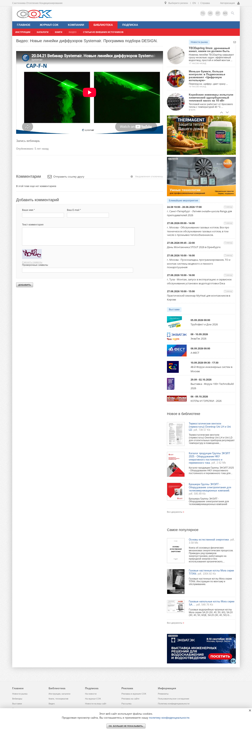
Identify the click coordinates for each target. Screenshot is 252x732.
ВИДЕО (73, 32)
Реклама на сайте (130, 699)
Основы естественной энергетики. (209, 539)
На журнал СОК (93, 699)
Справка (205, 3)
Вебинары (17, 699)
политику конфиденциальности (169, 717)
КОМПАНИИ (76, 24)
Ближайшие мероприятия (183, 200)
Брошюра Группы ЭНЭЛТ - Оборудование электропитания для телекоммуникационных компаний (209, 501)
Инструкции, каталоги (59, 694)
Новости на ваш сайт (95, 703)
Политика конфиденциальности (173, 703)
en (194, 3)
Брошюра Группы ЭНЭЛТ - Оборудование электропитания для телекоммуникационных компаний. (210, 487)
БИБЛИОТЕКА (103, 24)
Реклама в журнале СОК (133, 694)
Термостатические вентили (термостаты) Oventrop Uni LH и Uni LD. (210, 426)
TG (203, 13)
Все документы (174, 512)
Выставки (174, 309)
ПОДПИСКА (130, 24)
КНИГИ (58, 32)
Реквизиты (163, 694)
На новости (90, 694)
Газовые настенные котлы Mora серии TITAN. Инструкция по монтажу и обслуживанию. (210, 581)
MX (225, 13)
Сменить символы (32, 262)
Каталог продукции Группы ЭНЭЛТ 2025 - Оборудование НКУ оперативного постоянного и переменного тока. (209, 458)
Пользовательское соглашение (173, 699)
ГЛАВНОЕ (23, 24)
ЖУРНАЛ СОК (49, 24)
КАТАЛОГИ (42, 32)
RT (218, 13)
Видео (52, 703)
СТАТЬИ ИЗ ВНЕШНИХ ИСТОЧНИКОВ (103, 32)
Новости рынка (199, 42)
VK (210, 13)
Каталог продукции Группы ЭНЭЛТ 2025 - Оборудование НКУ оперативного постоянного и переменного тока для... (211, 470)
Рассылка (126, 703)
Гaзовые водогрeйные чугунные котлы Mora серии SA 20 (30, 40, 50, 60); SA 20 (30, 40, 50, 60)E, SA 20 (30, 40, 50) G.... (211, 612)
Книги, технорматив (58, 699)
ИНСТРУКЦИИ (22, 32)
